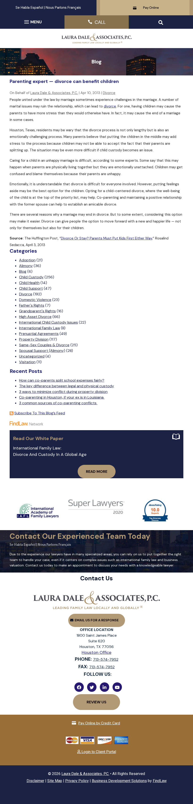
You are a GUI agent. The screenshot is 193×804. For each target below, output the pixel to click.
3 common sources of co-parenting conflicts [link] (58, 402)
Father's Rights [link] (31, 305)
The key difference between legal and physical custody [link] (66, 385)
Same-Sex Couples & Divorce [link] (44, 344)
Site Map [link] (54, 781)
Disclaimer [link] (35, 781)
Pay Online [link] (151, 8)
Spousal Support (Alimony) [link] (42, 350)
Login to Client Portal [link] (98, 752)
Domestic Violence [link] (35, 299)
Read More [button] (96, 471)
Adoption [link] (27, 260)
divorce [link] (110, 106)
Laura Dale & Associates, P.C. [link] (54, 93)
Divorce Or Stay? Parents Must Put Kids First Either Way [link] (106, 238)
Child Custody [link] (31, 277)
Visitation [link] (27, 361)
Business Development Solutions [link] (119, 781)
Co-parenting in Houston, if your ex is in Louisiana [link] (62, 397)
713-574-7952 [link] (105, 659)
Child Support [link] (31, 288)
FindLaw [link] (160, 781)
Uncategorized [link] (31, 356)
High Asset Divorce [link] (35, 316)
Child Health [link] (29, 282)
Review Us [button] (96, 702)
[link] (96, 42)
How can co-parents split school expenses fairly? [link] (61, 380)
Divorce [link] (109, 93)
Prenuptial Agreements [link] (39, 333)
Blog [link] (22, 271)
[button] (32, 21)
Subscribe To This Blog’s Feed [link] (39, 413)
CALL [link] (100, 22)
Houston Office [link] (96, 652)
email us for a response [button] (97, 620)
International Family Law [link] (39, 328)
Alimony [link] (26, 265)
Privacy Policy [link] (77, 781)
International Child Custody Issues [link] (48, 322)
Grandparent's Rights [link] (37, 311)
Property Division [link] (33, 339)
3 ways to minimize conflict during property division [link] (63, 391)
